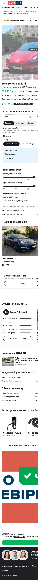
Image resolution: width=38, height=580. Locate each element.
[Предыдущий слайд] (6, 49)
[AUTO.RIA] (15, 3)
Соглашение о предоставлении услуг (15, 566)
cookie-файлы (19, 537)
